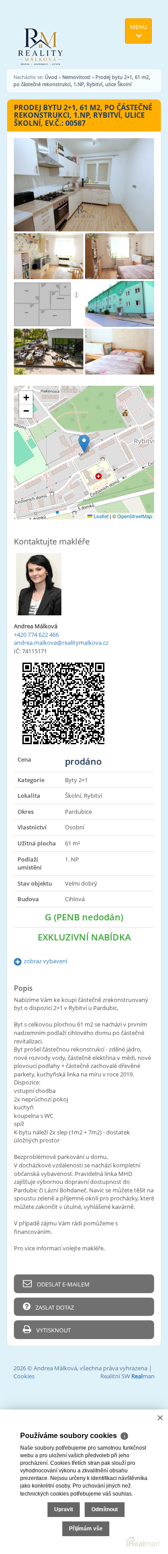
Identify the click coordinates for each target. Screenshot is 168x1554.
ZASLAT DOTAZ (54, 1307)
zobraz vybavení (45, 961)
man (143, 1376)
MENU (138, 27)
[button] (84, 443)
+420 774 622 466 (36, 635)
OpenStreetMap (134, 515)
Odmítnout (104, 1509)
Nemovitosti (76, 77)
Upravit (63, 1509)
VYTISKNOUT (53, 1330)
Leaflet (100, 515)
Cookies (23, 1376)
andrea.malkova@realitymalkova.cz (61, 643)
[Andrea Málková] (40, 34)
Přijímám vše (86, 1528)
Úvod (51, 77)
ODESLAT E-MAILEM (62, 1284)
